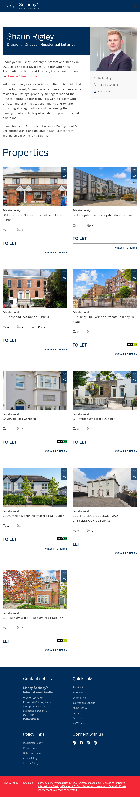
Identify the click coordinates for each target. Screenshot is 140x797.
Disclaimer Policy (33, 743)
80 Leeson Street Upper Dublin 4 (26, 317)
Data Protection (32, 753)
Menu (135, 6)
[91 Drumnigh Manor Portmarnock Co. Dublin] (35, 487)
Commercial (80, 697)
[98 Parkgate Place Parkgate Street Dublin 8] (105, 186)
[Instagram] (88, 743)
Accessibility (30, 758)
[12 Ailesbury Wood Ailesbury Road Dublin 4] (35, 589)
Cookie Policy (30, 763)
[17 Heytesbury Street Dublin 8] (105, 390)
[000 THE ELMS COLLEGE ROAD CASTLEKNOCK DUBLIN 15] (105, 487)
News (76, 713)
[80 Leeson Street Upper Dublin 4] (35, 288)
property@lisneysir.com (39, 702)
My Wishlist (79, 723)
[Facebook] (81, 743)
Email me (104, 91)
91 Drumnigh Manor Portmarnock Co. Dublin (34, 515)
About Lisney (80, 708)
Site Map (28, 782)
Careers (77, 718)
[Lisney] (21, 4)
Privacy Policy (31, 748)
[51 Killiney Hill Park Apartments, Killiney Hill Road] (105, 288)
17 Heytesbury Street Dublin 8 (94, 418)
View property (56, 252)
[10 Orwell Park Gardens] (35, 390)
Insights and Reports (84, 702)
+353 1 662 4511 (108, 85)
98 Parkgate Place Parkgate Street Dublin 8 (104, 215)
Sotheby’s (78, 692)
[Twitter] (74, 743)
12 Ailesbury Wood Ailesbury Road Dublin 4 (33, 617)
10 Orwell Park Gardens (19, 418)
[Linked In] (95, 743)
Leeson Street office (22, 76)
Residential (79, 687)
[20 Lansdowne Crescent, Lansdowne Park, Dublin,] (35, 186)
